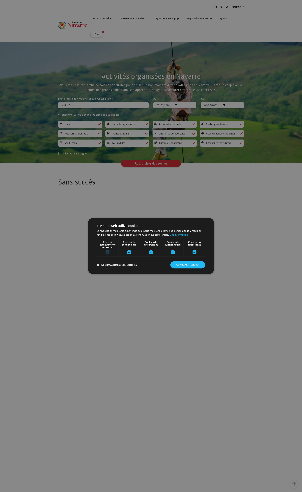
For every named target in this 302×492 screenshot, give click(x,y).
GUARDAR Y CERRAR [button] (187, 264)
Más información (178, 234)
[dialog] (151, 246)
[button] (117, 264)
